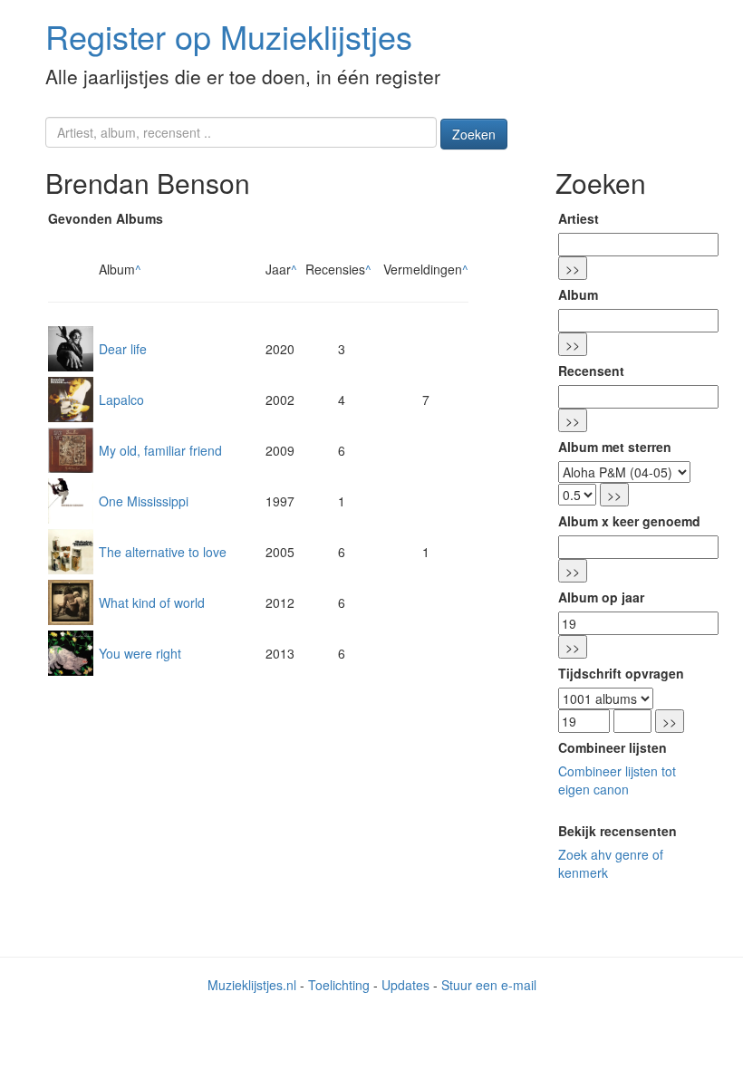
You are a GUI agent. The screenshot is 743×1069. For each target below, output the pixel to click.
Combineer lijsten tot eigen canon (617, 780)
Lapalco (121, 399)
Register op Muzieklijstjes (228, 36)
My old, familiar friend (160, 450)
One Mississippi (143, 501)
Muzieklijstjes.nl (251, 985)
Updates (405, 985)
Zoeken (474, 134)
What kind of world (152, 602)
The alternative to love (163, 552)
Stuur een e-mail (488, 985)
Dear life (123, 349)
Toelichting (339, 985)
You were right (140, 653)
